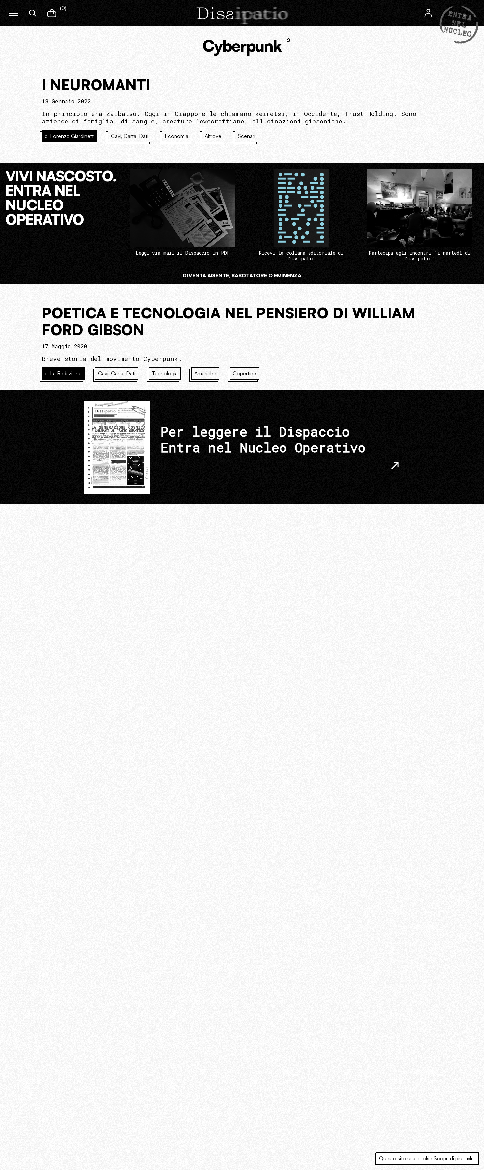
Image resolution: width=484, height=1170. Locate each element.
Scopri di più (448, 1158)
